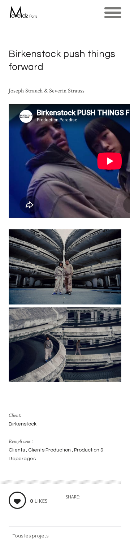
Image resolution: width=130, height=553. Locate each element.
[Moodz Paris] (23, 13)
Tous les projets (30, 536)
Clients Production (50, 450)
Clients (17, 450)
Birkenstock (22, 424)
